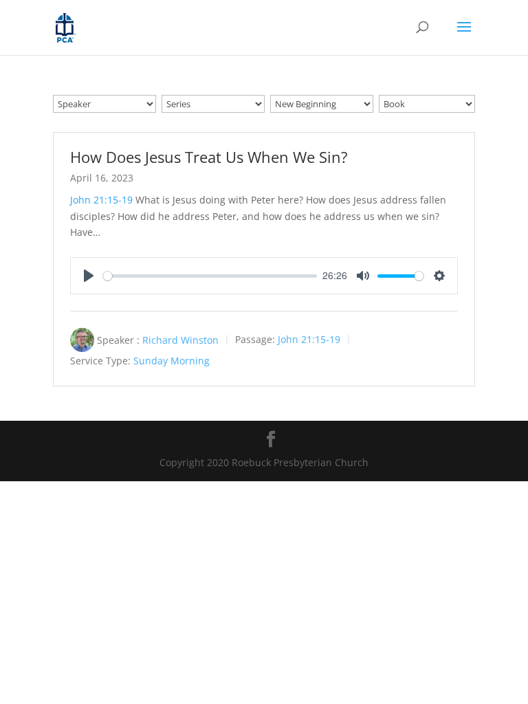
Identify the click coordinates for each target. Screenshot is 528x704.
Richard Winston (180, 339)
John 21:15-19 (101, 199)
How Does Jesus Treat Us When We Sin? (209, 156)
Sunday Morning (171, 361)
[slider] (210, 276)
